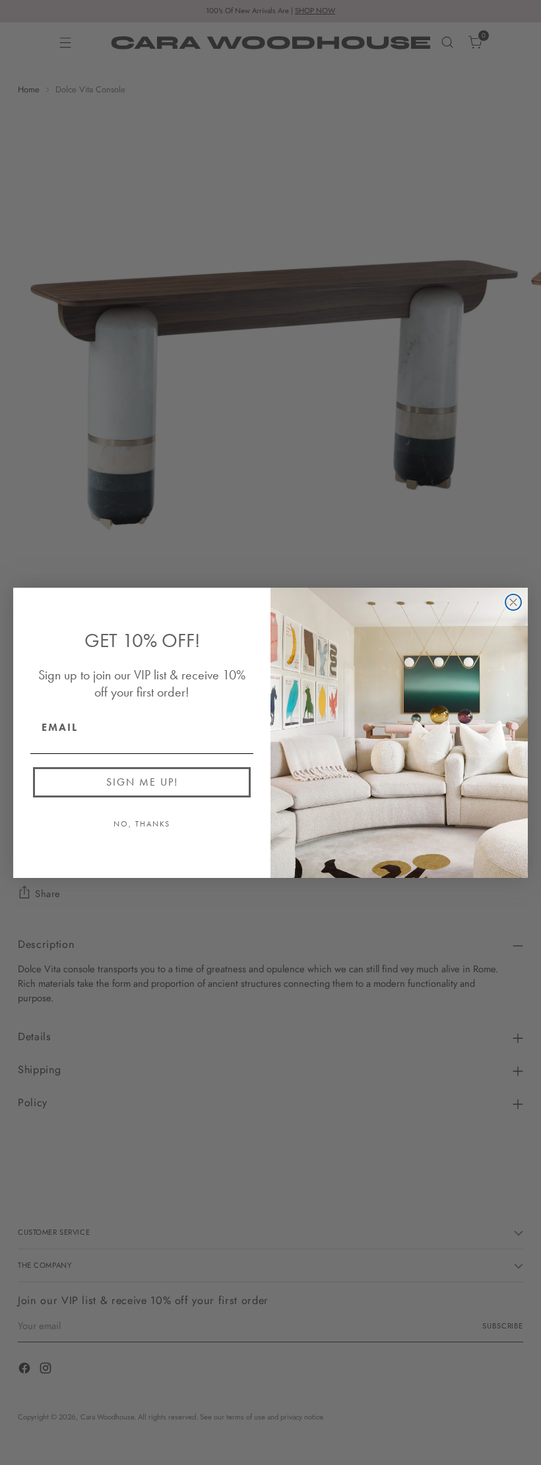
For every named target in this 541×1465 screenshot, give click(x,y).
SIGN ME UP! (142, 782)
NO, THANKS (141, 824)
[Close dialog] (513, 602)
